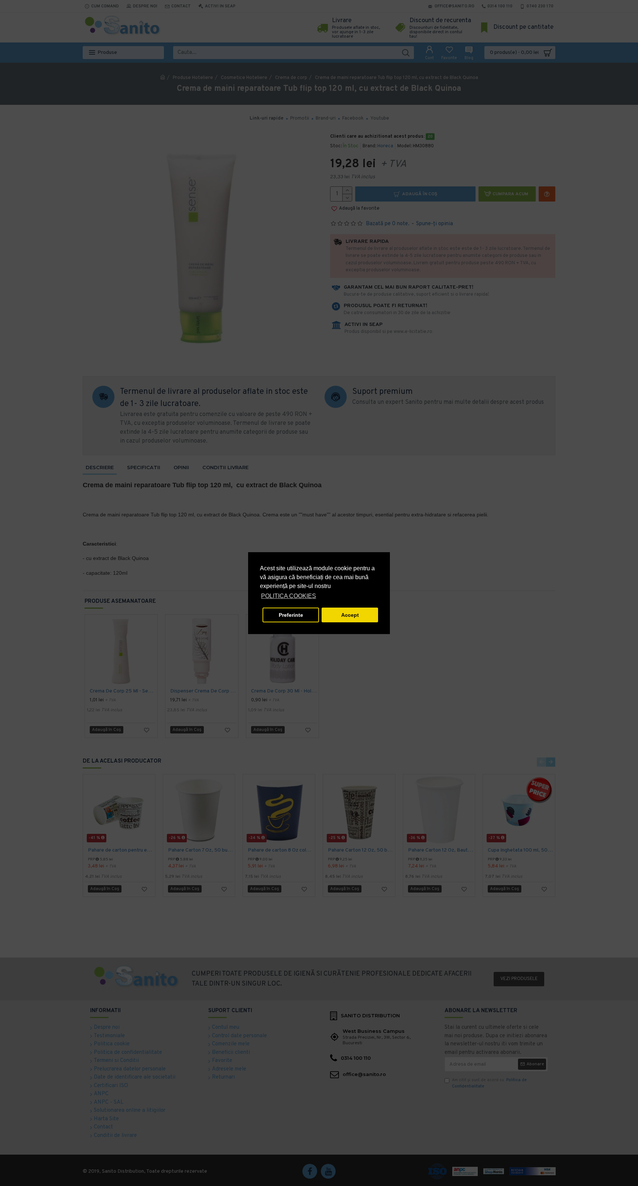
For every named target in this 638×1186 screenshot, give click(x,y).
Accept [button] (350, 615)
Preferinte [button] (291, 615)
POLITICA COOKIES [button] (288, 596)
